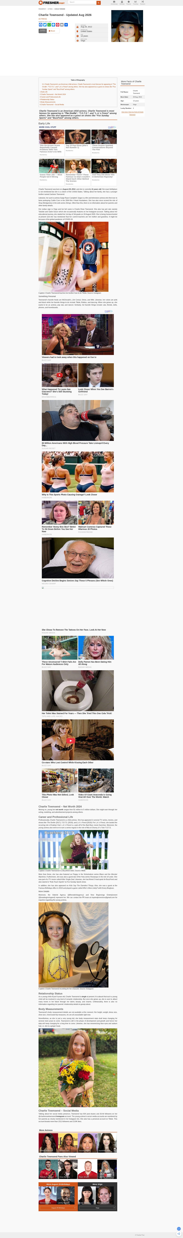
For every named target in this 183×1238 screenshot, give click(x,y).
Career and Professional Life (50, 97)
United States (86, 31)
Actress (50, 9)
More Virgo (97, 1184)
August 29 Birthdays (58, 1208)
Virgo (83, 41)
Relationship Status (47, 99)
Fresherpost (42, 9)
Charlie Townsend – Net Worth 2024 (53, 94)
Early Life (43, 92)
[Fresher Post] (52, 3)
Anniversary (114, 4)
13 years (84, 36)
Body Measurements (47, 102)
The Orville (70, 113)
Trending (135, 4)
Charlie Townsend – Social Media (52, 104)
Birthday (122, 4)
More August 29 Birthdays (58, 1184)
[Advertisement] (91, 59)
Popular (128, 4)
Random (142, 4)
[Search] (98, 3)
